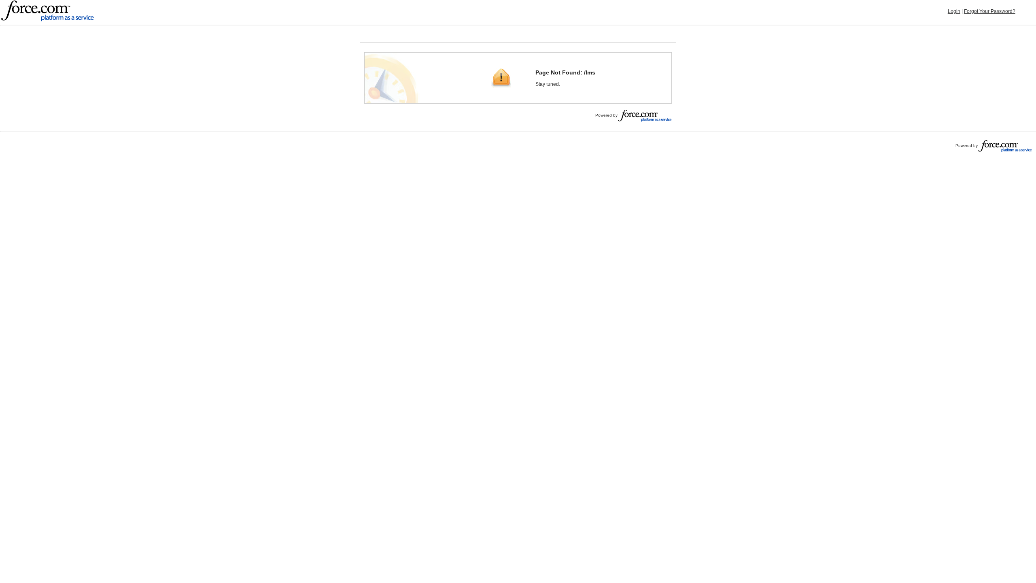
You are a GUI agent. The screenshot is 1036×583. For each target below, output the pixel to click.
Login (954, 11)
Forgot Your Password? (989, 11)
